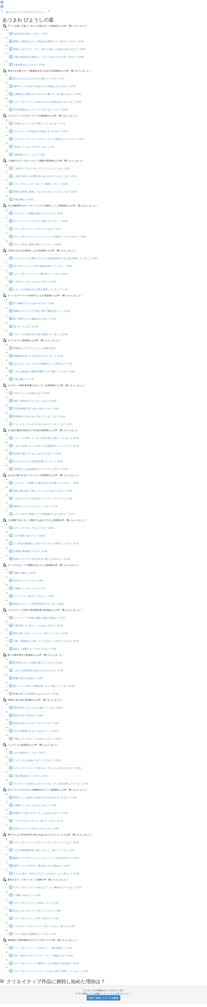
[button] (2, 3)
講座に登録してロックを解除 (103, 997)
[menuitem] (2, 7)
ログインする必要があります (116, 993)
